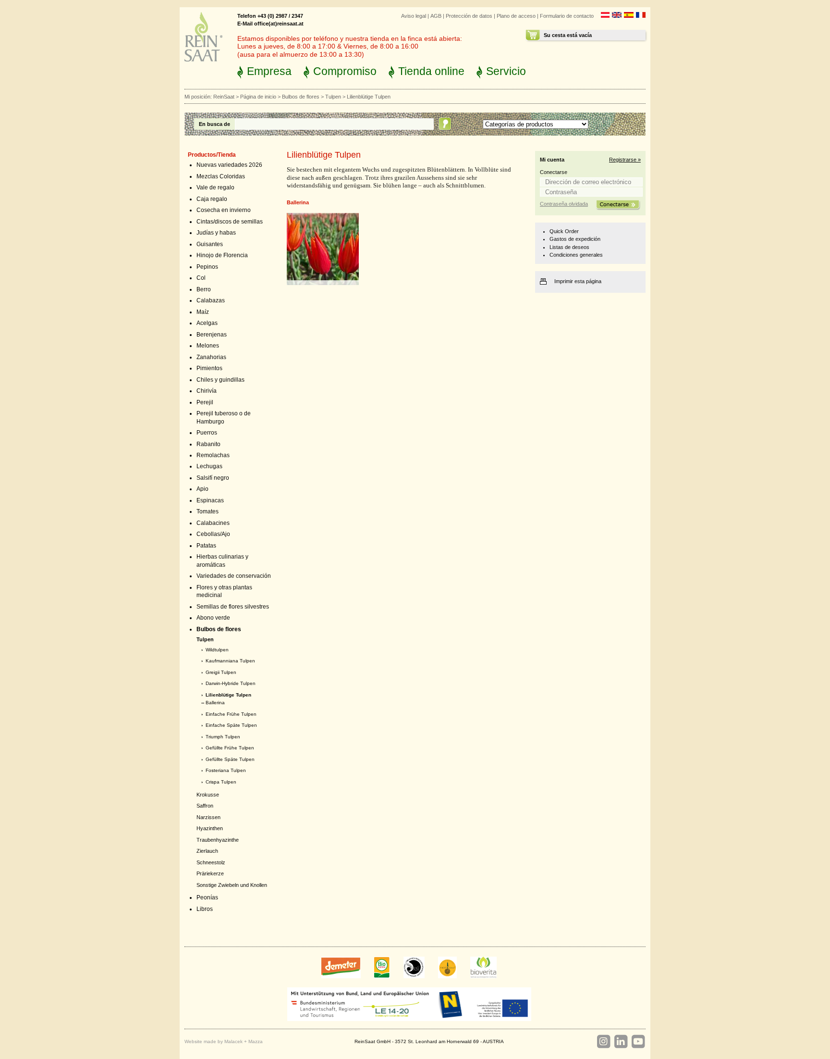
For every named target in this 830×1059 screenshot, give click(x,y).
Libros (204, 909)
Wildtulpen (217, 649)
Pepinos (207, 266)
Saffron (204, 806)
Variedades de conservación (233, 576)
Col (201, 277)
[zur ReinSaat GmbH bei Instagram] (603, 1041)
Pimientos (209, 368)
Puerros (206, 432)
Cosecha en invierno (223, 210)
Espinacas (210, 500)
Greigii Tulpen (221, 672)
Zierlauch (207, 851)
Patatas (206, 545)
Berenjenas (211, 334)
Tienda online (431, 71)
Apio (202, 489)
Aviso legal (413, 16)
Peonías (207, 897)
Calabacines (213, 523)
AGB (435, 16)
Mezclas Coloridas (220, 176)
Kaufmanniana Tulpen (230, 660)
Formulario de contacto (567, 16)
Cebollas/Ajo (213, 534)
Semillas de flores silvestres (232, 606)
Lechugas (209, 466)
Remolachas (213, 455)
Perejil (204, 402)
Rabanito (208, 444)
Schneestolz (210, 862)
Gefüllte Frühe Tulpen (230, 747)
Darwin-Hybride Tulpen (231, 683)
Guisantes (209, 244)
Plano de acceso (516, 16)
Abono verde (213, 617)
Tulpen (333, 97)
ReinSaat (223, 97)
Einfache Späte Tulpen (231, 725)
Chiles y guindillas (220, 379)
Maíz (202, 312)
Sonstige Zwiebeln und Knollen (231, 885)
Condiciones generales (576, 255)
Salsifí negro (212, 477)
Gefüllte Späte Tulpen (230, 759)
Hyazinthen (209, 828)
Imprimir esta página (577, 281)
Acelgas (207, 323)
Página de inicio (258, 97)
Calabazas (210, 300)
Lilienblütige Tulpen (228, 695)
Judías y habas (216, 232)
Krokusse (207, 794)
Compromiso (345, 71)
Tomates (207, 511)
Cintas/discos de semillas (229, 221)
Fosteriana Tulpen (226, 770)
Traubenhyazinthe (217, 840)
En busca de (214, 124)
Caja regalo (211, 199)
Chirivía (206, 390)
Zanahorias (211, 357)
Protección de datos (469, 16)
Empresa (269, 71)
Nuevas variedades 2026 (229, 165)
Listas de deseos (569, 247)
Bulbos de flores (300, 97)
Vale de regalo (215, 187)
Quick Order (564, 231)
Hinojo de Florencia (222, 255)
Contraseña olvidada (564, 204)
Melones (207, 345)
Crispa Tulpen (221, 782)
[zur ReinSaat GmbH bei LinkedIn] (620, 1041)
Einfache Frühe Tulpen (231, 714)
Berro (203, 289)
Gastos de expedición (574, 239)
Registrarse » (625, 159)
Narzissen (208, 817)
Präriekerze (210, 873)
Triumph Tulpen (223, 736)
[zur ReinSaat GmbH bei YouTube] (638, 1041)
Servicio (506, 71)
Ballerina (215, 702)
